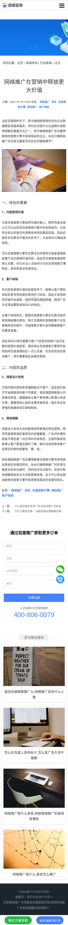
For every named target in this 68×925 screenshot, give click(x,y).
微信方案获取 (18, 920)
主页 (20, 63)
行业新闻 (46, 63)
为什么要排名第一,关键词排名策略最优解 (38, 511)
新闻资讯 (32, 63)
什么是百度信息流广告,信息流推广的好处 (38, 506)
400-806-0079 (34, 614)
